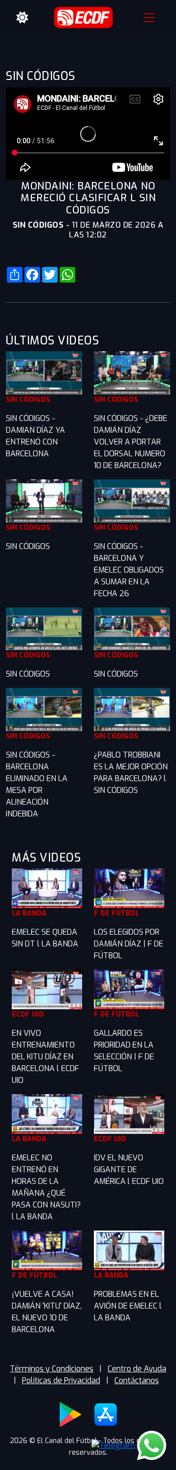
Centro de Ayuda (137, 1369)
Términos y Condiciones (51, 1369)
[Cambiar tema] (22, 17)
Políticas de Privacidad (61, 1380)
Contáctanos (136, 1380)
